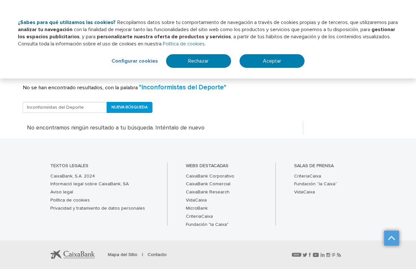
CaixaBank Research (207, 192)
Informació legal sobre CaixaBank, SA (89, 184)
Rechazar (198, 61)
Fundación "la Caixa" (207, 224)
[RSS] (339, 254)
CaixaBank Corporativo (210, 176)
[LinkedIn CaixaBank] (323, 254)
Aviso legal (61, 192)
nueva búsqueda (129, 107)
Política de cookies (184, 43)
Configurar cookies (134, 61)
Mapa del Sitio (123, 254)
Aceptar (272, 61)
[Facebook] (311, 254)
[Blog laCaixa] (297, 254)
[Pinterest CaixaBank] (334, 254)
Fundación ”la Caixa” (315, 184)
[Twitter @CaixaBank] (306, 254)
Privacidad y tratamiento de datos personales (97, 208)
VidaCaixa (196, 200)
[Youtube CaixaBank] (316, 254)
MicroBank (197, 208)
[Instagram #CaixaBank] (329, 254)
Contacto (157, 254)
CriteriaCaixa (199, 216)
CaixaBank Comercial (208, 184)
